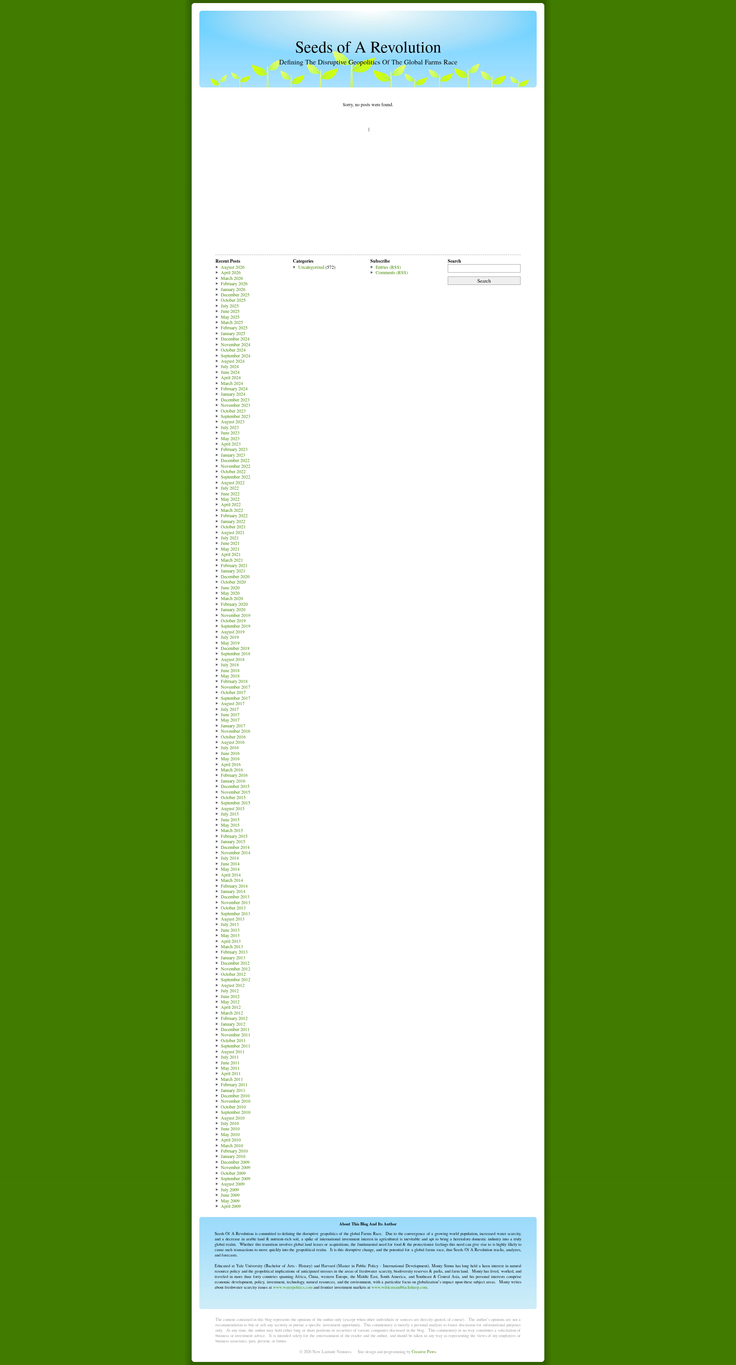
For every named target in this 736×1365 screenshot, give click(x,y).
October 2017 (233, 692)
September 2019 (235, 626)
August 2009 (233, 1184)
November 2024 (235, 344)
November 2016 (235, 731)
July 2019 (230, 637)
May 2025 (230, 317)
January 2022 (233, 521)
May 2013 (230, 935)
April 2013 (231, 941)
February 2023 (234, 449)
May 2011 (230, 1068)
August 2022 (233, 482)
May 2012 (230, 1001)
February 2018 (234, 681)
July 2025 (230, 306)
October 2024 (233, 350)
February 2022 (234, 515)
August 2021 (233, 532)
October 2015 (233, 797)
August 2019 (233, 631)
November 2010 (235, 1101)
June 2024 (230, 372)
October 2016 (233, 736)
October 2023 (233, 411)
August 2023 (233, 421)
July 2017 (230, 709)
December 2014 (235, 847)
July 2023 (230, 427)
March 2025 (232, 322)
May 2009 (230, 1200)
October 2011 (233, 1040)
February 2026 (234, 283)
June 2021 (230, 543)
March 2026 (232, 278)
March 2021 (232, 560)
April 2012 (231, 1007)
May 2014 (230, 869)
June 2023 (230, 432)
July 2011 (230, 1057)
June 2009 (230, 1195)
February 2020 (234, 604)
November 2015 (235, 792)
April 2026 (231, 272)
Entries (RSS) (388, 267)
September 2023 (235, 416)
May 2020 (230, 593)
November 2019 (235, 615)
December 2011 (235, 1029)
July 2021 (230, 537)
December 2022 (235, 460)
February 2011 (234, 1084)
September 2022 (235, 477)
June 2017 (230, 714)
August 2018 (233, 659)
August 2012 (233, 985)
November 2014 (235, 852)
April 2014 (231, 875)
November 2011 (235, 1034)
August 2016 (233, 742)
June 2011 (230, 1062)
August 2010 (233, 1118)
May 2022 (230, 499)
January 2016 (233, 781)
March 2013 (232, 946)
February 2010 (234, 1151)
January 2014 (233, 891)
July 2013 (230, 924)
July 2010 (230, 1123)
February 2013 (234, 952)
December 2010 (235, 1095)
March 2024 (232, 383)
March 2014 (232, 880)
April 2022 (231, 504)
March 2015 (232, 830)
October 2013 (233, 908)
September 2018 (235, 653)
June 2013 (230, 930)
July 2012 (230, 990)
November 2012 (235, 968)
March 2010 (232, 1145)
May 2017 (230, 720)
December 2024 (235, 338)
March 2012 (232, 1013)
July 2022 (230, 488)
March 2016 (232, 769)
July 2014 (230, 858)
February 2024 (234, 388)
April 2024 (231, 377)
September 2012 (235, 979)
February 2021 (234, 565)
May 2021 (230, 549)
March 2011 (232, 1079)
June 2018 (230, 670)
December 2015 (235, 786)
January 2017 (233, 725)
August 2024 (233, 361)
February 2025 (234, 327)
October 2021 (233, 526)
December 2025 (235, 294)
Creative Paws (424, 1351)
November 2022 (235, 466)
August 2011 (233, 1051)
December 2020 (235, 576)
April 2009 (231, 1206)
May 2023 (230, 438)
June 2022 (230, 493)
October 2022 (233, 471)
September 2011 (235, 1046)
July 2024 (230, 366)
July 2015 (230, 814)
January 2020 (233, 609)
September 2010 (235, 1112)
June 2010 (230, 1128)
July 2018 (230, 664)
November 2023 (235, 405)
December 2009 (235, 1162)
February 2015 (234, 836)
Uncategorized (311, 267)
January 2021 (233, 570)
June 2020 (230, 587)
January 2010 (233, 1156)
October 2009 (233, 1173)
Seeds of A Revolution (368, 46)
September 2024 (235, 355)
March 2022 (232, 510)
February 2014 (234, 886)
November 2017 (235, 687)
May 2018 (230, 676)
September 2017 (235, 698)
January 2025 (233, 333)
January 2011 (233, 1090)
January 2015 (233, 841)
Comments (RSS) (392, 272)
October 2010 (233, 1107)
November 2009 (235, 1167)
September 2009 (235, 1178)
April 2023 (231, 444)
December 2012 (235, 963)
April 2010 (231, 1139)
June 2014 (230, 863)
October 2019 (233, 620)
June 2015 (230, 819)
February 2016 (234, 775)
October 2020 (233, 582)
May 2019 (230, 643)
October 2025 (233, 300)
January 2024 (233, 394)
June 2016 (230, 753)
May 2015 (230, 825)
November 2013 (235, 902)
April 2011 (231, 1073)
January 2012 (233, 1024)
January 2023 (233, 455)
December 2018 (235, 648)
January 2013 (233, 957)
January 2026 (233, 289)
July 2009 (230, 1189)
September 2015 (235, 802)
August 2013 (233, 919)
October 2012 (233, 974)
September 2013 (235, 913)
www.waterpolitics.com (292, 1287)
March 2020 (232, 598)
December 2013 (235, 896)
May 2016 (230, 758)
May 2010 (230, 1134)
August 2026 (233, 267)
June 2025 (230, 311)
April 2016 (231, 764)
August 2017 (233, 703)
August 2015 (233, 808)
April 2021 (231, 554)
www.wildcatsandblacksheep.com (399, 1287)
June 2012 (230, 996)
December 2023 (235, 399)
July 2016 (230, 747)
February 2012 (234, 1018)
